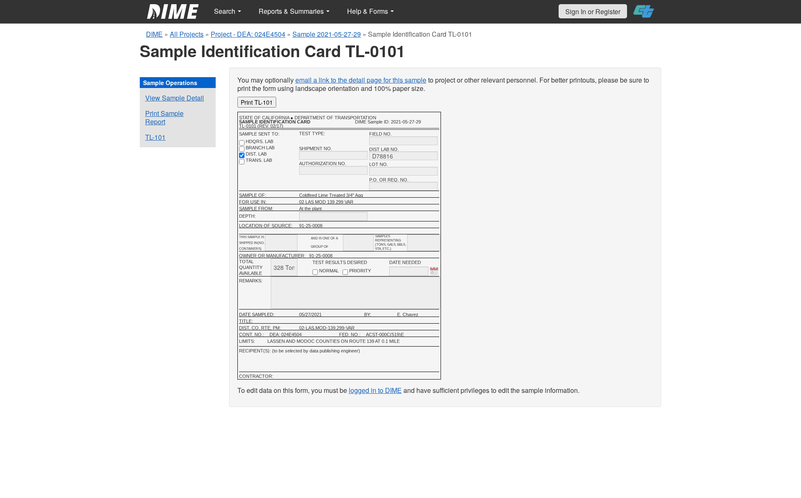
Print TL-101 (257, 102)
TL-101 (155, 137)
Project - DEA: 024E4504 (248, 34)
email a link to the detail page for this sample (360, 80)
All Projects (187, 34)
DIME (154, 34)
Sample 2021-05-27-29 (326, 34)
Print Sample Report (164, 117)
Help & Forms (368, 11)
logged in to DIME (375, 390)
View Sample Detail (174, 98)
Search (225, 11)
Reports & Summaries (292, 11)
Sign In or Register (592, 11)
